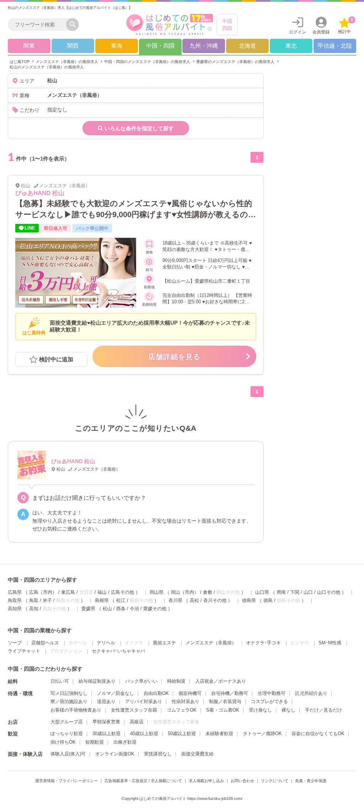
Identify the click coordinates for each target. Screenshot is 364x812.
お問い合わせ (242, 781)
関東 (29, 46)
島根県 (102, 600)
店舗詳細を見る (174, 357)
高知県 (15, 608)
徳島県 (249, 600)
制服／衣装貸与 (225, 701)
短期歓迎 (94, 742)
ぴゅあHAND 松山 (39, 193)
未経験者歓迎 (219, 733)
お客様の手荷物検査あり (75, 710)
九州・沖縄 (203, 46)
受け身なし (260, 710)
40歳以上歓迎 (144, 733)
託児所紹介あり (311, 693)
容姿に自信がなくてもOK (317, 733)
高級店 (137, 721)
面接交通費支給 (197, 753)
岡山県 (157, 592)
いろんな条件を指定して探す (139, 128)
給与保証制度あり (97, 681)
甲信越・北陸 (335, 46)
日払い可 (59, 681)
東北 (291, 46)
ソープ (15, 642)
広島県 (15, 592)
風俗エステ (164, 642)
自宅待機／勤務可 (229, 693)
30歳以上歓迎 (106, 733)
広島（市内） (43, 592)
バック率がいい (141, 681)
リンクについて (274, 781)
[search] (38, 25)
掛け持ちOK (63, 742)
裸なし (288, 710)
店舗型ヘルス (45, 642)
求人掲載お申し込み (206, 781)
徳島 (268, 600)
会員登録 (321, 32)
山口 (308, 592)
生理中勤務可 (271, 693)
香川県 (175, 600)
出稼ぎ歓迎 (124, 742)
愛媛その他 (154, 608)
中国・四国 (160, 46)
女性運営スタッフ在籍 (134, 710)
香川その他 (214, 600)
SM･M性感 (329, 642)
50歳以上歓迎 (182, 733)
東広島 (68, 592)
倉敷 (207, 592)
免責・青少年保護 (310, 781)
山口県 (262, 592)
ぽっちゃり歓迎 (66, 733)
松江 (120, 600)
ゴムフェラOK (182, 710)
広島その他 (122, 592)
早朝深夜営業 (106, 721)
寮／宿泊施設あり (68, 701)
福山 (102, 592)
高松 (194, 600)
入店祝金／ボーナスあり (220, 681)
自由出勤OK (156, 693)
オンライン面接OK (114, 753)
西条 (120, 608)
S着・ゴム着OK (222, 710)
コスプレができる (269, 701)
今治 (134, 608)
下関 (294, 592)
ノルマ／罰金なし (115, 693)
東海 (116, 46)
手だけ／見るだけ (323, 710)
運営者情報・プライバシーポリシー (66, 781)
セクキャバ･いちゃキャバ (118, 651)
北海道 (247, 46)
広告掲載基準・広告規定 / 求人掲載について (143, 781)
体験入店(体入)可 (68, 753)
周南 (281, 592)
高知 (33, 608)
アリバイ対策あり (143, 701)
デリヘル (106, 642)
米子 (47, 600)
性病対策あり (185, 701)
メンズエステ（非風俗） (211, 642)
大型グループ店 (66, 721)
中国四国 (227, 24)
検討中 (345, 25)
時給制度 (176, 681)
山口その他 (328, 592)
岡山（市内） (185, 592)
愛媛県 (88, 608)
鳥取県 (15, 600)
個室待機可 (190, 693)
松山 (107, 608)
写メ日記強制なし (68, 693)
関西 (73, 46)
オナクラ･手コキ (263, 642)
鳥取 (33, 600)
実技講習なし (158, 753)
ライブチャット (24, 651)
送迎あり (106, 701)
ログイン (297, 32)
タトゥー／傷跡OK (262, 733)
